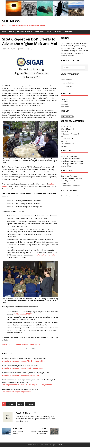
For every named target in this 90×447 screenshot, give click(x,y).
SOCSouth (64, 146)
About (11, 32)
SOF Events (39, 32)
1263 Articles (37, 413)
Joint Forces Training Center (45, 255)
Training (29, 404)
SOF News (22, 49)
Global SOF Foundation (69, 156)
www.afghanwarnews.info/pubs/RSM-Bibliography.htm (23, 361)
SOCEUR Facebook (67, 144)
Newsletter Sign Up (24, 32)
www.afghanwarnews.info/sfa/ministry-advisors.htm (22, 368)
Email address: (66, 79)
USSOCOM (64, 126)
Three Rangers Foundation (70, 186)
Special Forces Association (70, 159)
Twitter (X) (64, 99)
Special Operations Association (72, 161)
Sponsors (68, 32)
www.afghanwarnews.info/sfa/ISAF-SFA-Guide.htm (21, 375)
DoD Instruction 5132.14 (23, 314)
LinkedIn (64, 104)
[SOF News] (45, 15)
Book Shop (65, 106)
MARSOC (64, 141)
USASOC (64, 131)
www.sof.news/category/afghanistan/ (16, 392)
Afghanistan (34, 49)
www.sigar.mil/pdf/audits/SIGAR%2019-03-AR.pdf (21, 344)
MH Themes (58, 445)
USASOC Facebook (67, 129)
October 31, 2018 (10, 49)
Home (4, 32)
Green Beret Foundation (69, 176)
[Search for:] (74, 68)
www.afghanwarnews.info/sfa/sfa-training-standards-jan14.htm (27, 385)
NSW (62, 136)
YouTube (64, 101)
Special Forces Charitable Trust (72, 178)
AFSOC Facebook (67, 139)
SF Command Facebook (69, 134)
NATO (20, 404)
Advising (11, 404)
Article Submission (54, 32)
